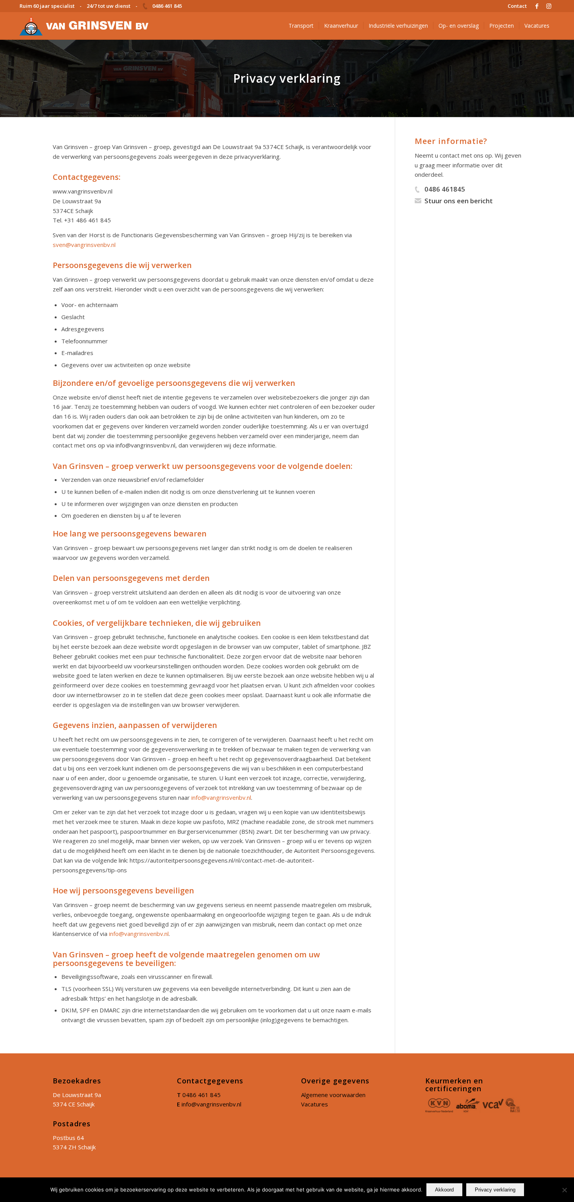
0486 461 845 (201, 1095)
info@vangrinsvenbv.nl (221, 797)
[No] (564, 1190)
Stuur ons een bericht (458, 200)
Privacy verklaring (495, 1190)
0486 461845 (444, 189)
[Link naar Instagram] (548, 6)
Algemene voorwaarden (333, 1095)
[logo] (84, 25)
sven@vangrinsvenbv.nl (84, 245)
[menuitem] (515, 6)
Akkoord (444, 1190)
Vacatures (314, 1104)
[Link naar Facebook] (536, 6)
